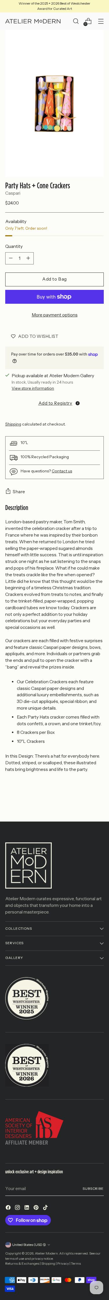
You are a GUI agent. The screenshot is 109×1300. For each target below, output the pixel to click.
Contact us (62, 471)
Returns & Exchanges (22, 1264)
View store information (33, 388)
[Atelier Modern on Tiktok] (45, 1208)
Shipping (13, 424)
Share (19, 491)
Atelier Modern (46, 1253)
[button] (54, 403)
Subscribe (93, 1189)
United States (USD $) (29, 1245)
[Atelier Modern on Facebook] (8, 1208)
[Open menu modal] (101, 21)
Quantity (14, 246)
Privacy (63, 1264)
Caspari (12, 193)
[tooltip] (78, 403)
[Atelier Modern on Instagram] (18, 1208)
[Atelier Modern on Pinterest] (36, 1208)
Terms (76, 1264)
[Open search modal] (76, 21)
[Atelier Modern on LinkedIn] (27, 1208)
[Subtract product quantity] (11, 258)
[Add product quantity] (28, 258)
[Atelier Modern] (32, 21)
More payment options (55, 315)
